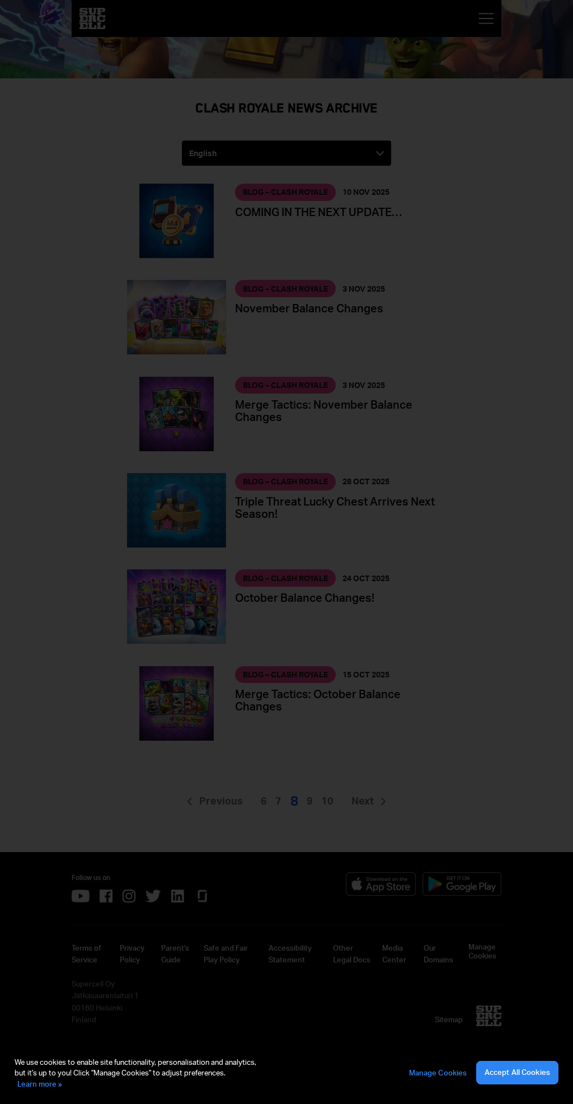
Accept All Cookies (517, 1072)
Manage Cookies (438, 1072)
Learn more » (39, 1083)
